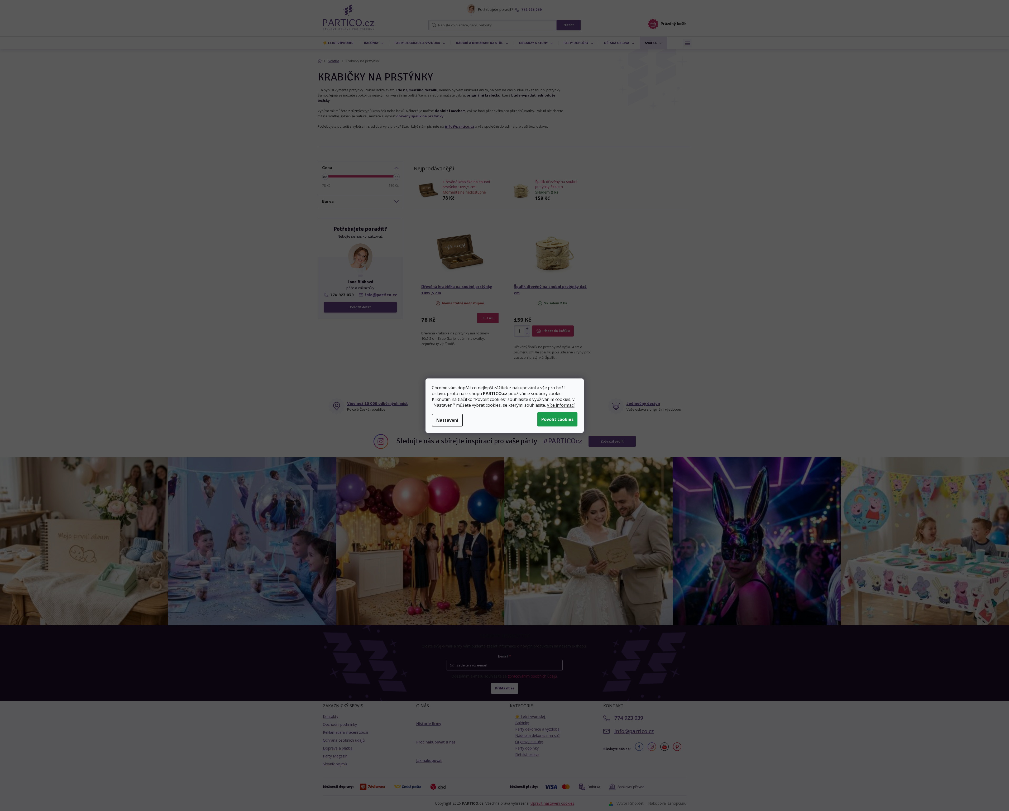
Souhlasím (557, 419)
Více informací (561, 405)
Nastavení (447, 420)
